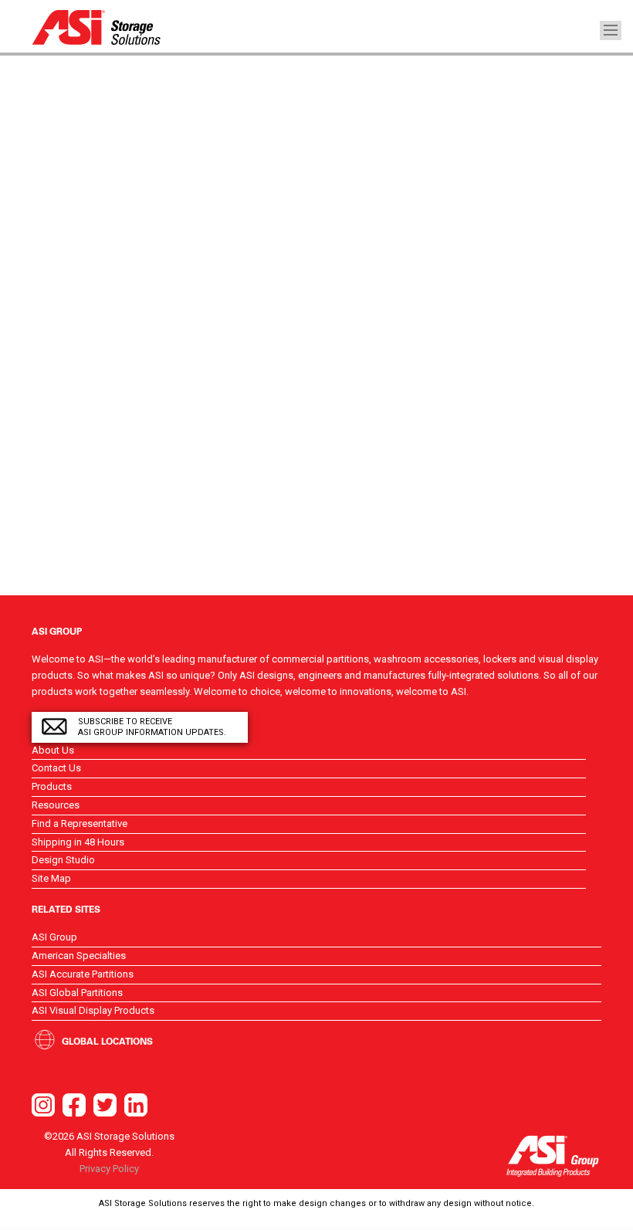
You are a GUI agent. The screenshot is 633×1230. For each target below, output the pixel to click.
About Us (53, 750)
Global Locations (107, 1041)
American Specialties (79, 955)
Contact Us (56, 768)
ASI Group (54, 937)
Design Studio (63, 860)
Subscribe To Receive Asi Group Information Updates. (152, 727)
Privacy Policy (109, 1168)
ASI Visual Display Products (93, 1010)
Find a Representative (79, 823)
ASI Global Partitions (77, 992)
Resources (56, 805)
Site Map (51, 878)
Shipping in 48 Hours (78, 842)
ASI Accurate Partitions (83, 974)
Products (52, 786)
